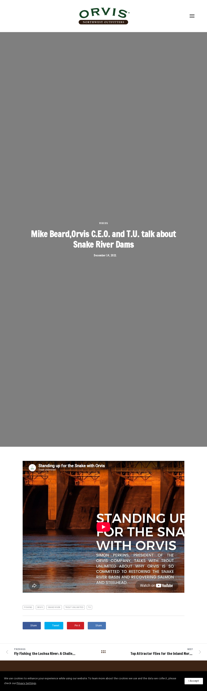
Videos (103, 223)
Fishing (28, 607)
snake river (54, 607)
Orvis (40, 607)
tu (89, 607)
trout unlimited (74, 607)
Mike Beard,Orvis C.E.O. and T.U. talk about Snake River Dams (103, 239)
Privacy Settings (26, 683)
